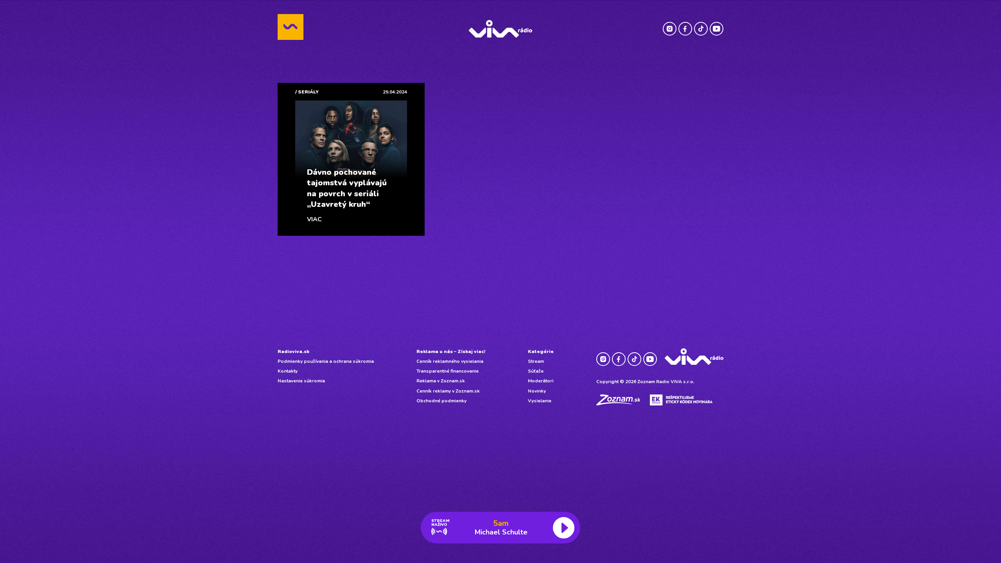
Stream (536, 361)
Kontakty (288, 371)
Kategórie (541, 351)
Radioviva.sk (293, 351)
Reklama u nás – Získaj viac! (450, 351)
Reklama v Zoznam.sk (440, 381)
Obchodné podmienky (441, 401)
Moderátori (540, 381)
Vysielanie (539, 401)
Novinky (537, 391)
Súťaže (536, 371)
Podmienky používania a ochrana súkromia (326, 361)
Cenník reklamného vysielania (449, 361)
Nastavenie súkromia (301, 381)
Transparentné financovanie (447, 371)
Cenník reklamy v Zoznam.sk (448, 391)
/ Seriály (307, 92)
